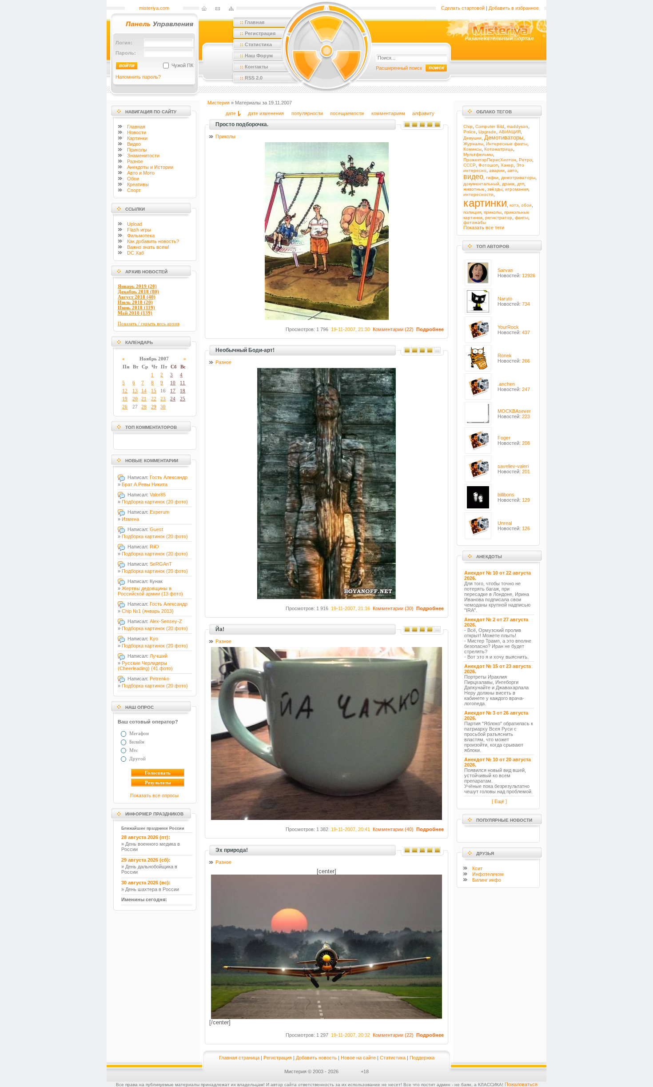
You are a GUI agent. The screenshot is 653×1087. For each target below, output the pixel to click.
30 (163, 406)
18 (182, 390)
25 (182, 398)
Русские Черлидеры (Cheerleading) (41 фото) (145, 665)
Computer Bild (489, 126)
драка (508, 183)
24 (172, 398)
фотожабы (474, 222)
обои (526, 205)
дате (231, 113)
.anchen (506, 384)
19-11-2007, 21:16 (350, 608)
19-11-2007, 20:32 (350, 1035)
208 (526, 443)
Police (469, 131)
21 (144, 398)
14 (144, 390)
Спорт (134, 190)
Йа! (219, 629)
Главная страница (239, 1057)
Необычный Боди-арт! (245, 350)
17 (172, 390)
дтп (520, 183)
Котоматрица (498, 149)
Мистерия (218, 102)
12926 (528, 275)
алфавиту (423, 113)
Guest (156, 529)
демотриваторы (518, 177)
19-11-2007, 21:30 (350, 329)
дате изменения (266, 113)
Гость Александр (168, 477)
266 (526, 361)
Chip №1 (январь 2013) (148, 611)
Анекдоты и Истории (150, 167)
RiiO (154, 546)
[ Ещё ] (499, 801)
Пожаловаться (521, 1084)
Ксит (477, 868)
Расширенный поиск (399, 68)
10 (172, 382)
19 (124, 398)
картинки (485, 203)
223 (526, 416)
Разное (135, 161)
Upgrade (487, 131)
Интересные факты (506, 143)
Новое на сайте (358, 1057)
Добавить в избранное (514, 8)
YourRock (508, 327)
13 (135, 390)
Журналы (473, 143)
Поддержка (422, 1057)
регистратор (498, 217)
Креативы (138, 184)
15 (153, 390)
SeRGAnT (161, 564)
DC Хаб (135, 253)
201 (526, 471)
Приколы (137, 149)
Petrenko (159, 678)
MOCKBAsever (514, 411)
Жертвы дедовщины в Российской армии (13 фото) (150, 591)
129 (526, 500)
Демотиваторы (503, 137)
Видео (134, 144)
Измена (130, 519)
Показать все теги (483, 227)
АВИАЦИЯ (510, 131)
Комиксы (472, 149)
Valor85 (158, 494)
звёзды (494, 189)
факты (521, 217)
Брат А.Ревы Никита (144, 484)
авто (512, 170)
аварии (497, 170)
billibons (506, 494)
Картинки (137, 138)
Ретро (525, 159)
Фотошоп (488, 165)
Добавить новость (316, 1057)
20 (135, 398)
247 (526, 389)
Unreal (505, 523)
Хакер (507, 165)
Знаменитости (143, 155)
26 (124, 406)
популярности (307, 113)
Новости (136, 132)
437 (526, 332)
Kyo (154, 638)
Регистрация (277, 1057)
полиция (472, 212)
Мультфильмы (478, 154)
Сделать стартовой (463, 8)
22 (153, 398)
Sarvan (505, 270)
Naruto (505, 298)
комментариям (388, 113)
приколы (493, 212)
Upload (134, 224)
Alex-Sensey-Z (166, 621)
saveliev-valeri (513, 466)
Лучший (158, 656)
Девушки (472, 138)
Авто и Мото (141, 173)
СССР (469, 165)
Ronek (505, 355)
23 (163, 398)
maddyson (517, 126)
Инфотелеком (488, 874)
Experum (159, 512)
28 (144, 406)
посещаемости (347, 113)
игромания (516, 189)
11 (182, 382)
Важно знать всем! (148, 247)
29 (153, 406)
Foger (504, 437)
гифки (492, 177)
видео (473, 176)
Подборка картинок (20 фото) (155, 501)
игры (139, 229)
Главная (136, 126)
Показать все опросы (154, 795)
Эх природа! (231, 850)
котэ (514, 205)
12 (124, 390)
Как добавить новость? (153, 241)
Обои (133, 178)
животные (474, 189)
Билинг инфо (486, 880)
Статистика (393, 1057)
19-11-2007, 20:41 (350, 829)
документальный (481, 183)
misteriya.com (154, 8)
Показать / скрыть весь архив (148, 323)
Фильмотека (141, 235)
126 (526, 528)
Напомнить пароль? (138, 77)
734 (526, 304)
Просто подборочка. (241, 124)
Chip (468, 126)
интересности (478, 194)
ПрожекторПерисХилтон (489, 159)
